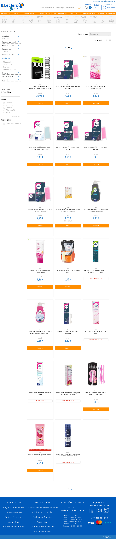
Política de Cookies (42, 517)
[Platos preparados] (58, 21)
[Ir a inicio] (12, 6)
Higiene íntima (8, 46)
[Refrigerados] (22, 21)
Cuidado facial (8, 55)
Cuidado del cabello (6, 50)
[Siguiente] (71, 48)
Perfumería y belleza (8, 31)
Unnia (9, 108)
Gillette (9, 103)
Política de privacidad (42, 512)
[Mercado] (4, 21)
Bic (8, 113)
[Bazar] (102, 21)
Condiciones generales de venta (42, 507)
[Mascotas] (76, 21)
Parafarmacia (7, 76)
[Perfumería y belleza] (85, 21)
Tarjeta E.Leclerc (13, 517)
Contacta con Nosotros (42, 527)
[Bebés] (67, 21)
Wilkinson (10, 110)
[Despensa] (13, 21)
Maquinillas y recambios (8, 63)
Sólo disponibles (13, 124)
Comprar (40, 103)
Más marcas (16, 116)
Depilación (6, 58)
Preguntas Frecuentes (13, 507)
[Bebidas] (49, 21)
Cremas (6, 67)
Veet (9, 105)
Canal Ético (13, 522)
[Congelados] (31, 21)
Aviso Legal (42, 522)
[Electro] (111, 21)
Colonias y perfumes (6, 37)
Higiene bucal (7, 73)
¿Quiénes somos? (13, 512)
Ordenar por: (83, 34)
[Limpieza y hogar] (94, 21)
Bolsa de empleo (42, 532)
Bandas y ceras (9, 70)
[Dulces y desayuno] (40, 21)
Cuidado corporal (9, 42)
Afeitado (5, 80)
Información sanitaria (13, 527)
